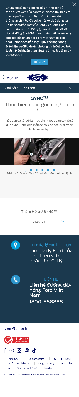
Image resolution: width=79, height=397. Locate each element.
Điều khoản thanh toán (30, 50)
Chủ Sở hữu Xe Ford (20, 88)
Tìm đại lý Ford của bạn (51, 245)
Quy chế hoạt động (53, 42)
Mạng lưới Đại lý (46, 363)
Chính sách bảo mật (26, 42)
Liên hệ (48, 368)
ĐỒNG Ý (39, 62)
